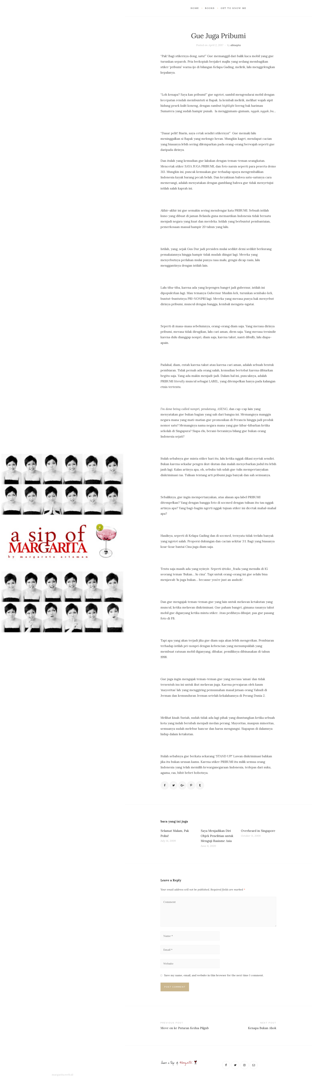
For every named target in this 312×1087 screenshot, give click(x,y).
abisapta (235, 45)
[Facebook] (226, 1065)
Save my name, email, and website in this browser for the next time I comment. (214, 975)
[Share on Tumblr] (200, 785)
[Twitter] (235, 1065)
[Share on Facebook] (165, 785)
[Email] (254, 1065)
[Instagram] (244, 1065)
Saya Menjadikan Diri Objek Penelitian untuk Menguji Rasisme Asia (217, 836)
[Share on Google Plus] (182, 785)
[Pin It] (191, 785)
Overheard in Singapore (258, 831)
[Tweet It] (173, 785)
